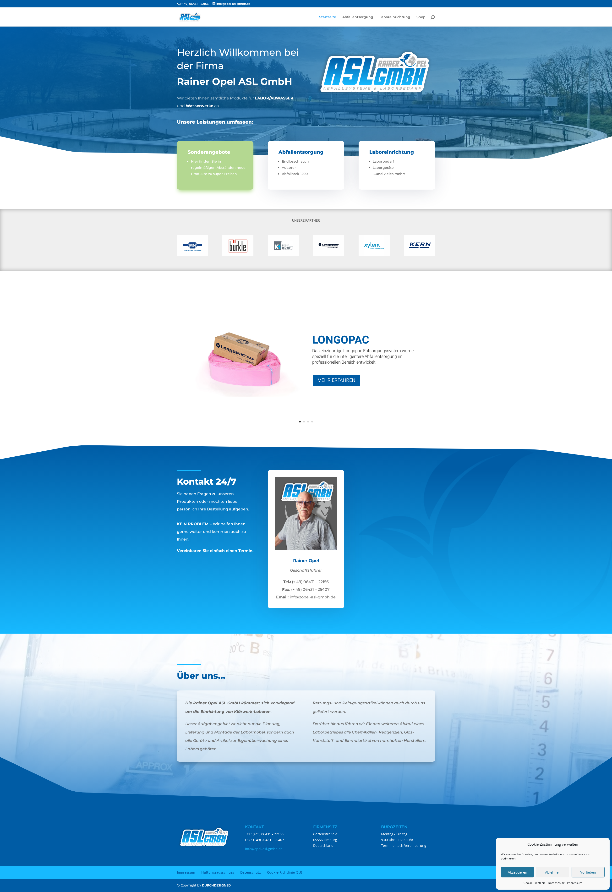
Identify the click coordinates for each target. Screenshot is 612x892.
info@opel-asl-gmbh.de (264, 849)
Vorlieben (588, 872)
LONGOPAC (340, 340)
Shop (421, 17)
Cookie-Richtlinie (535, 883)
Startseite (327, 17)
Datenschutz (556, 883)
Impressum (574, 883)
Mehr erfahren (336, 380)
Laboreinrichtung (394, 17)
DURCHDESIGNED (216, 885)
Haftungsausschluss (217, 872)
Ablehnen (553, 872)
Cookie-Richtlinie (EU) (284, 872)
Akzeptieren (517, 872)
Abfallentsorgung (357, 17)
